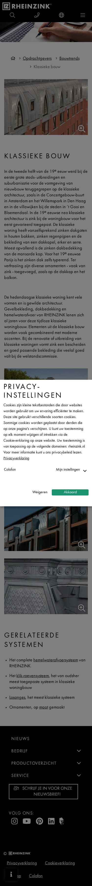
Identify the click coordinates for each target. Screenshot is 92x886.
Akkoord (70, 492)
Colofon (10, 469)
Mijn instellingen (68, 469)
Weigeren (39, 492)
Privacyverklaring (16, 458)
